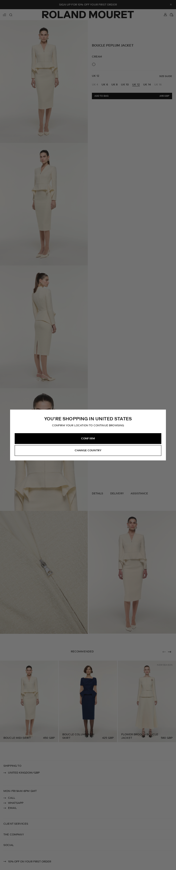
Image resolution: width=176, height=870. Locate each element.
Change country (88, 450)
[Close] (162, 413)
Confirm (88, 438)
